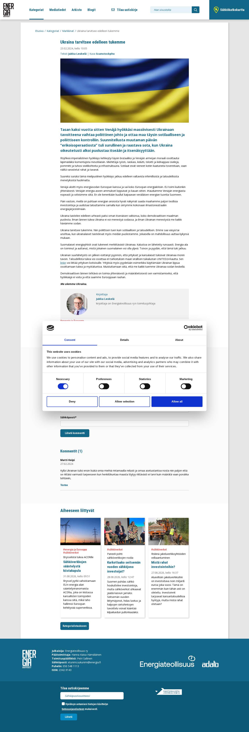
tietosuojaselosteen (73, 709)
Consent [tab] (69, 339)
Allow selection (124, 401)
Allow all (177, 401)
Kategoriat (36, 10)
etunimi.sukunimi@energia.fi (84, 662)
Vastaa (64, 485)
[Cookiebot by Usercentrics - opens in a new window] (187, 328)
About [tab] (179, 339)
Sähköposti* (68, 417)
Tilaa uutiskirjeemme (74, 688)
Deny (72, 401)
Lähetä (68, 716)
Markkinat (68, 31)
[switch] (104, 386)
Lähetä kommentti (75, 433)
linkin (63, 262)
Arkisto (77, 10)
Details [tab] (124, 339)
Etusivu (39, 31)
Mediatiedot (57, 10)
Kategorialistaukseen (75, 625)
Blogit (91, 10)
